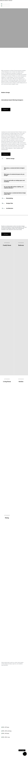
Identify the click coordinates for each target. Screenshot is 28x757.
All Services (5, 154)
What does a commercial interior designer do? (14, 168)
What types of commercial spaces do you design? (14, 175)
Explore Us (5, 109)
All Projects (6, 234)
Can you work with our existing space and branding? (14, 181)
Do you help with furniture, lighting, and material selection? (13, 187)
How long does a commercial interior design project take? (15, 193)
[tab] (14, 168)
